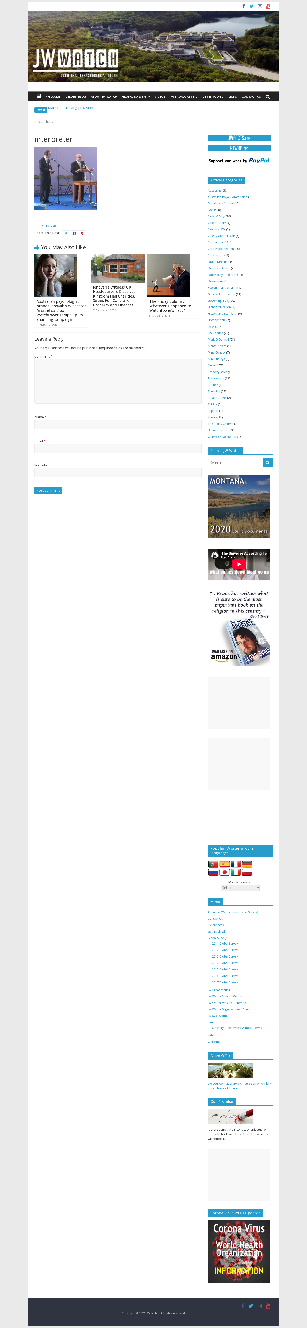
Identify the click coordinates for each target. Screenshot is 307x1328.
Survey (212, 417)
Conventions (216, 255)
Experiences (216, 925)
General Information (221, 294)
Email (40, 441)
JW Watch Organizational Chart (228, 1009)
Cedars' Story (217, 223)
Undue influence (219, 430)
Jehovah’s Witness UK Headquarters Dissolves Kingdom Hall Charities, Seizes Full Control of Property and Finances (114, 296)
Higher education (219, 307)
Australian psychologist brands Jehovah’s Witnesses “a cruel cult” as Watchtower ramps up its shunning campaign (61, 310)
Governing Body (219, 301)
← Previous (47, 225)
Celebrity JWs (216, 229)
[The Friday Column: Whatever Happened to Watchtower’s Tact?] (168, 256)
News (212, 365)
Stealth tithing (217, 398)
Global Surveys (134, 96)
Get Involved (213, 96)
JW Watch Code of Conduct (226, 996)
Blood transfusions (220, 203)
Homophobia (217, 320)
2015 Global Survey (225, 969)
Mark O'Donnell (218, 339)
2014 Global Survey (225, 963)
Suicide (212, 404)
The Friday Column (220, 424)
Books (212, 210)
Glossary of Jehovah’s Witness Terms (237, 1028)
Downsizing (215, 281)
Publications (216, 378)
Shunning (214, 391)
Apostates (215, 190)
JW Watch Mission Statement (227, 1003)
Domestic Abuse (219, 268)
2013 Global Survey (225, 956)
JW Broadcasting (184, 96)
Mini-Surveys (216, 359)
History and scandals (222, 313)
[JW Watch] (153, 12)
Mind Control (216, 352)
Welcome (53, 96)
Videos (160, 96)
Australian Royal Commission (227, 197)
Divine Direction (218, 262)
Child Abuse (215, 242)
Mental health (217, 346)
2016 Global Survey (225, 976)
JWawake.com (217, 1016)
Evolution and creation (223, 288)
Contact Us (251, 96)
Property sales (217, 372)
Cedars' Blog (216, 216)
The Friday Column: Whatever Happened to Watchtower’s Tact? (170, 306)
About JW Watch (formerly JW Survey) (233, 912)
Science (213, 385)
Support (213, 411)
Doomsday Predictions (223, 275)
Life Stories (215, 333)
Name (40, 417)
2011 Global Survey (225, 943)
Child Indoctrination (221, 249)
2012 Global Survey (225, 950)
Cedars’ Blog (76, 96)
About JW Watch (104, 96)
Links (233, 96)
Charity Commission (221, 236)
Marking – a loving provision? (71, 110)
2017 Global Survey (225, 982)
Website (40, 465)
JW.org (212, 326)
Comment (43, 356)
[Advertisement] (239, 703)
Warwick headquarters (223, 437)
